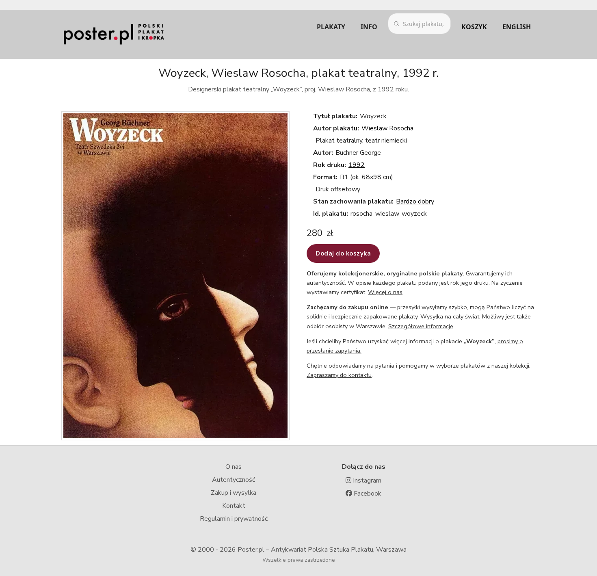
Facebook (366, 493)
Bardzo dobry (415, 201)
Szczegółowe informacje (420, 326)
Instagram (366, 480)
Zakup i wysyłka (233, 492)
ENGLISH (516, 26)
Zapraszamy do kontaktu (339, 375)
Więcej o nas (385, 292)
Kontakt (233, 505)
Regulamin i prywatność (234, 518)
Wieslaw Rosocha (387, 128)
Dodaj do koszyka (343, 253)
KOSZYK (474, 26)
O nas (233, 466)
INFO (369, 26)
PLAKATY (331, 26)
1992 (356, 164)
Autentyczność (233, 479)
